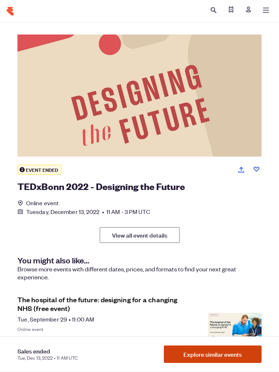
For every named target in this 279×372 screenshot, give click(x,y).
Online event (42, 203)
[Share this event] (241, 169)
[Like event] (256, 169)
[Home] (10, 11)
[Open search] (213, 10)
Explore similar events (212, 354)
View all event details (139, 235)
